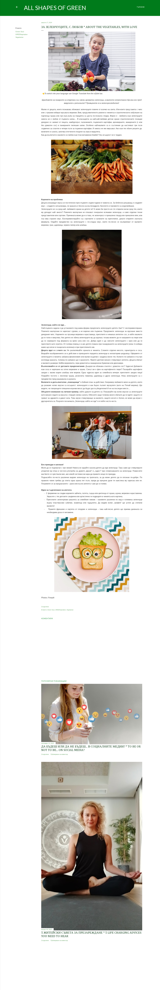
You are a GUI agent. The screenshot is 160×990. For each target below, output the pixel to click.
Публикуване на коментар (59, 754)
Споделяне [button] (19, 23)
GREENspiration (21, 34)
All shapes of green (55, 7)
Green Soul (19, 32)
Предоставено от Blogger (82, 979)
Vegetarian (19, 37)
